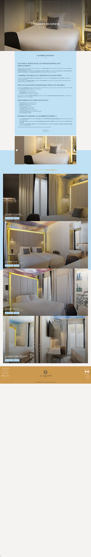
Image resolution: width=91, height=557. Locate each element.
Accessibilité (87, 377)
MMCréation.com (53, 382)
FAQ (88, 378)
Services (87, 375)
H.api (45, 382)
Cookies (87, 376)
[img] (45, 197)
